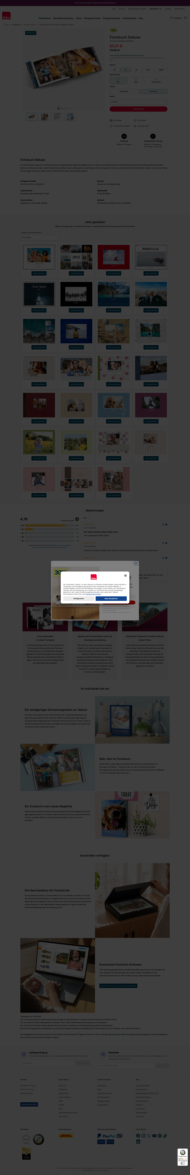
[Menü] (186, 1150)
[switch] (183, 1163)
